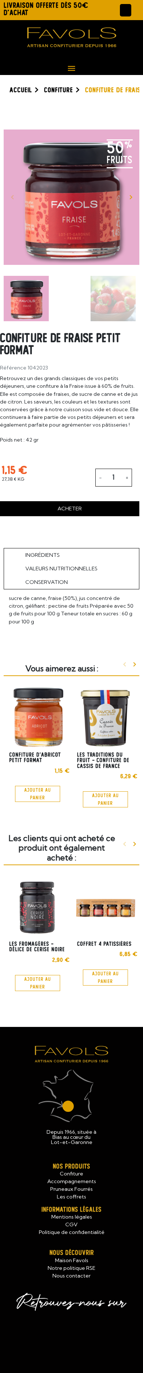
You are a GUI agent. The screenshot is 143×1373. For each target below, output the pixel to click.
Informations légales (71, 1209)
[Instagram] (90, 1335)
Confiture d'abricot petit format (35, 757)
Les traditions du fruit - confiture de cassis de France (103, 760)
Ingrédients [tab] (42, 555)
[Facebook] (53, 1335)
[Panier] (137, 10)
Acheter (70, 508)
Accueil (21, 90)
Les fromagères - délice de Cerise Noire (37, 946)
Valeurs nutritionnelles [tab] (61, 568)
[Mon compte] (125, 10)
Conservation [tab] (46, 582)
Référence (13, 367)
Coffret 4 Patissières (104, 944)
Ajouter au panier (37, 793)
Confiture (58, 90)
